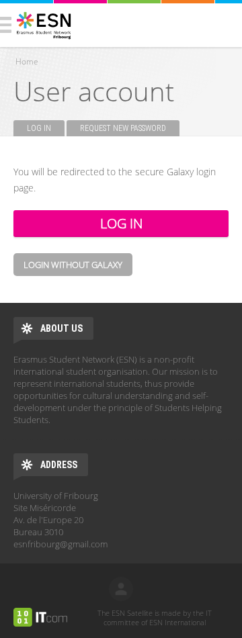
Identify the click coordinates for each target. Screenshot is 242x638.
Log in (46, 128)
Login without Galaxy (73, 265)
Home (26, 61)
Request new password (123, 128)
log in (121, 589)
